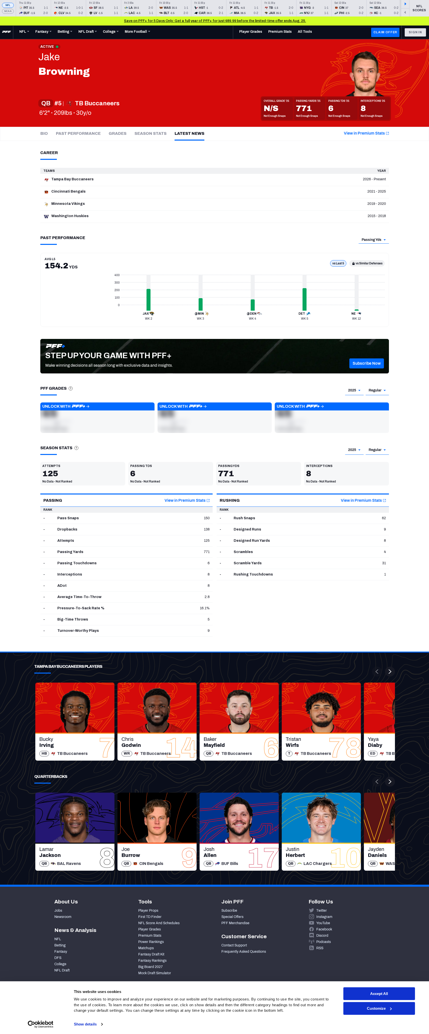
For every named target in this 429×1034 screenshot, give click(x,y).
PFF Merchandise (235, 923)
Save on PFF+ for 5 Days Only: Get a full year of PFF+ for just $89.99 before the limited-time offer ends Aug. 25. (215, 21)
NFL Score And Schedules (159, 923)
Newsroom (62, 917)
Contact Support (234, 945)
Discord (322, 935)
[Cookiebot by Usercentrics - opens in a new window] (40, 1024)
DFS (57, 958)
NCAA (8, 11)
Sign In (415, 32)
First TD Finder (150, 917)
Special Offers (232, 917)
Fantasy (60, 951)
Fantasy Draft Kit (151, 954)
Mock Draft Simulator (154, 973)
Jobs (58, 910)
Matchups (146, 948)
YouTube (323, 923)
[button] (367, 363)
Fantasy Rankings (152, 960)
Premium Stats (149, 935)
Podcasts (323, 942)
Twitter (321, 910)
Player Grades (149, 929)
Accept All (379, 993)
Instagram (324, 917)
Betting (60, 945)
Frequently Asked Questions (243, 951)
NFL (8, 5)
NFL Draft (62, 970)
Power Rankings (151, 942)
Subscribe (229, 910)
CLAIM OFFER (385, 32)
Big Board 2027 (150, 967)
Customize (376, 1008)
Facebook (324, 929)
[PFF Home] (6, 32)
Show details (85, 1024)
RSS (319, 948)
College (60, 964)
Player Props (148, 910)
